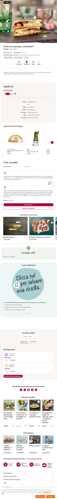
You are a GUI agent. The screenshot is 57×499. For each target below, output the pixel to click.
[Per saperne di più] (15, 238)
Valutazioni (24, 341)
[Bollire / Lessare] (35, 444)
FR (7, 487)
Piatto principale (8, 57)
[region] (28, 493)
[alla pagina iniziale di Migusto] (7, 1)
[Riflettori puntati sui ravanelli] (22, 444)
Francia (26, 57)
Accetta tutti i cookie (40, 496)
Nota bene (15, 94)
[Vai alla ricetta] (9, 413)
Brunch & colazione (18, 57)
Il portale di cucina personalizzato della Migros (14, 458)
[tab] (28, 473)
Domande (33, 341)
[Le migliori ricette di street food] (47, 444)
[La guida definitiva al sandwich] (9, 444)
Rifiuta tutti (50, 496)
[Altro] (51, 360)
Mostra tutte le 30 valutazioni (13, 376)
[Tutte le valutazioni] (6, 49)
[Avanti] (52, 142)
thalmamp (12, 354)
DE (4, 487)
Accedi (29, 313)
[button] (6, 354)
